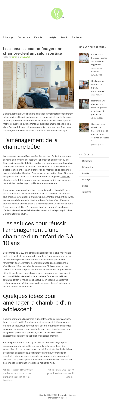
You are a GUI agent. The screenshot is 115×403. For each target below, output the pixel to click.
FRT (65, 398)
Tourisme (77, 37)
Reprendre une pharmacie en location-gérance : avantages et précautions (99, 108)
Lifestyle (51, 37)
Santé (64, 37)
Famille (38, 37)
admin (14, 57)
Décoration (24, 37)
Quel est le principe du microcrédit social (60, 373)
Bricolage (8, 37)
